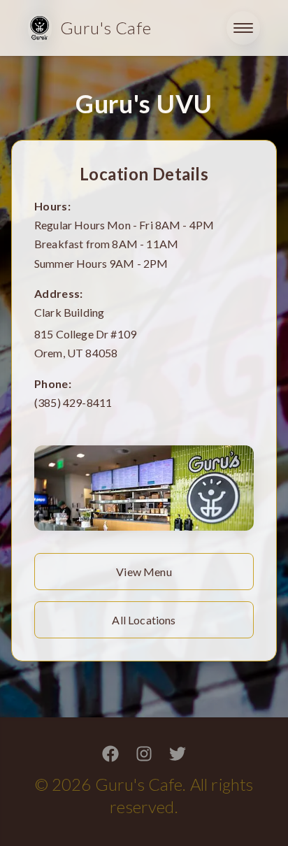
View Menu (143, 571)
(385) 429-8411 (73, 402)
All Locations (143, 619)
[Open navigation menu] (243, 28)
